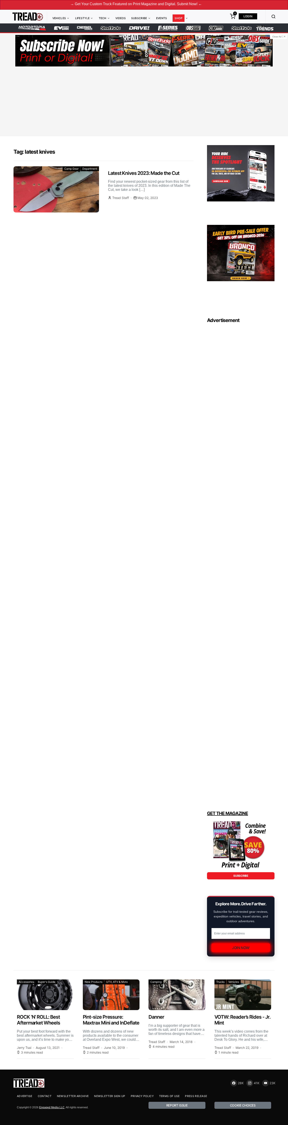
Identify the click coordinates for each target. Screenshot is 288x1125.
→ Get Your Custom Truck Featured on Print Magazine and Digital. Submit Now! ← (105, 4)
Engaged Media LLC (52, 1107)
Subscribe (139, 18)
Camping (156, 982)
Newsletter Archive (73, 1096)
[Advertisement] (144, 102)
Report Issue (177, 1105)
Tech (102, 18)
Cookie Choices (243, 1105)
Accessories (26, 982)
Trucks (220, 982)
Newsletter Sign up (109, 1096)
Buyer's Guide (46, 982)
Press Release (196, 1096)
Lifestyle (82, 18)
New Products (93, 982)
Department (89, 168)
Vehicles (59, 18)
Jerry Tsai (24, 1048)
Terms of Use (169, 1096)
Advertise (24, 1096)
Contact (45, 1096)
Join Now (241, 947)
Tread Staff (120, 198)
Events (161, 18)
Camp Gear (71, 168)
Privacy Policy (142, 1096)
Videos (120, 18)
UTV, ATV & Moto (117, 982)
